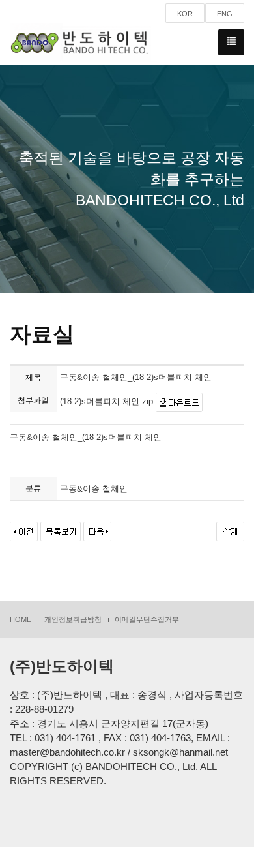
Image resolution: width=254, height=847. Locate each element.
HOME (20, 619)
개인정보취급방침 (73, 619)
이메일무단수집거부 (147, 619)
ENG (225, 14)
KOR (185, 14)
